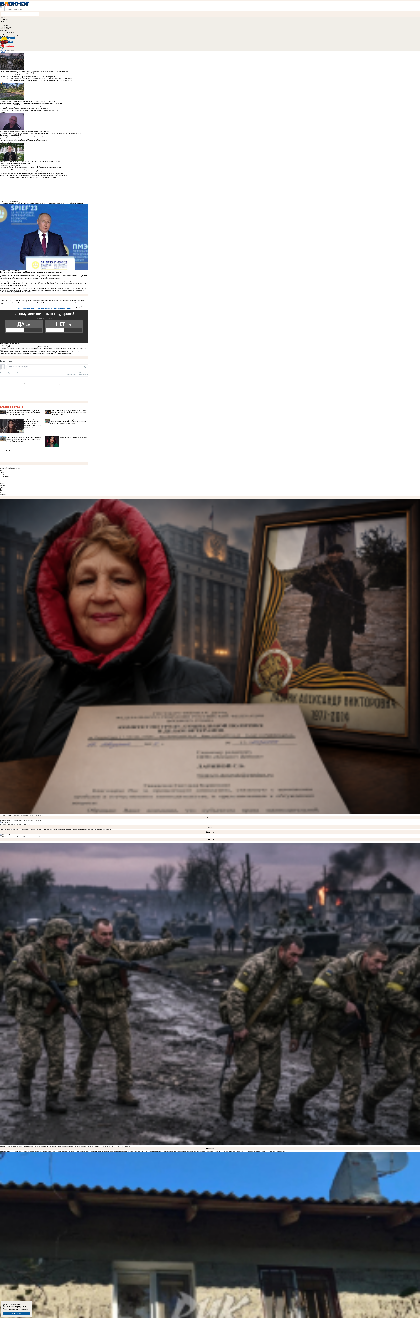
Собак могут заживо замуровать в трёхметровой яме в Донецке (108, 1151)
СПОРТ (2, 34)
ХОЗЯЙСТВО (210, 47)
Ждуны (2, 112)
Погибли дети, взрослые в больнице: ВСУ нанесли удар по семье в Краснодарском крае (26, 836)
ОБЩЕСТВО (4, 20)
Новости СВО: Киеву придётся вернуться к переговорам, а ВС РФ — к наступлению (28, 77)
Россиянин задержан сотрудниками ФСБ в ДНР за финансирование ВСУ (24, 140)
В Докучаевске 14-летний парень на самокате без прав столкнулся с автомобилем (66, 1151)
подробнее (16, 468)
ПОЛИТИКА (4, 25)
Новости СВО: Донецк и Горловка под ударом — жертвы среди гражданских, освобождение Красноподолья (36, 78)
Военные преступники (7, 142)
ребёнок (49, 353)
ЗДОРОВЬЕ (4, 23)
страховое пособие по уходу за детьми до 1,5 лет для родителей (43, 282)
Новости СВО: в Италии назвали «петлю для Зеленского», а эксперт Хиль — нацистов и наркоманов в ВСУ (36, 80)
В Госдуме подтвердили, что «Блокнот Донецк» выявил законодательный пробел (21, 815)
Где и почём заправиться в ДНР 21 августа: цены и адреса (75, 1146)
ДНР (1, 353)
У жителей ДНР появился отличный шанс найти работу (18, 347)
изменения (39, 353)
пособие (24, 353)
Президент (30, 353)
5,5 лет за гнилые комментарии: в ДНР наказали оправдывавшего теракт (147, 1151)
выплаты (14, 353)
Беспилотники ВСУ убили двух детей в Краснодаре (16, 824)
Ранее (19, 373)
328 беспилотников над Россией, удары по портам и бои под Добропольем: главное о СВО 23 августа (30, 829)
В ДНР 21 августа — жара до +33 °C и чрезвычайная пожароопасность (22, 1151)
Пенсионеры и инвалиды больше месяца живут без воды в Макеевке (23, 107)
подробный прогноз (6, 468)
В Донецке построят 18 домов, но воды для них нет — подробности (236, 1151)
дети (9, 353)
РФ (35, 353)
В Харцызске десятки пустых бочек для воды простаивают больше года (24, 108)
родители (69, 353)
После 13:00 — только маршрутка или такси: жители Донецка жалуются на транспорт (26, 841)
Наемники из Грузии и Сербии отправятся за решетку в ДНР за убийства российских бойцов (30, 167)
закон (45, 353)
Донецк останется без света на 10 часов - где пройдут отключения (112, 1146)
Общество (3, 201)
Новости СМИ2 (5, 451)
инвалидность (57, 353)
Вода (1, 82)
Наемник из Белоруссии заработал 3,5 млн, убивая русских (20, 169)
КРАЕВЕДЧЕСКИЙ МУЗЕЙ (9, 36)
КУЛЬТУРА (3, 31)
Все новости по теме (7, 75)
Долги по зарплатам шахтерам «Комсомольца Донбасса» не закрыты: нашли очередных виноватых (33, 352)
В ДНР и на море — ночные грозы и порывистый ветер (271, 1151)
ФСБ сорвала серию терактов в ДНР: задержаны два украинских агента (24, 139)
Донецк (5, 353)
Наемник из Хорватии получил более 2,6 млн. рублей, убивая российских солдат (27, 171)
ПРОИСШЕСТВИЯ (6, 27)
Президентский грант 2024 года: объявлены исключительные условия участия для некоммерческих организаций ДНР (39, 348)
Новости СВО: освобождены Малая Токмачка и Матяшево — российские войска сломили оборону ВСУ (30, 1146)
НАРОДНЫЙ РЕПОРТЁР (8, 33)
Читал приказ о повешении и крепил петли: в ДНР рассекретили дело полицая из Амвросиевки (86, 829)
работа (64, 353)
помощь (19, 353)
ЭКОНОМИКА (4, 29)
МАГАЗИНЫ (11, 50)
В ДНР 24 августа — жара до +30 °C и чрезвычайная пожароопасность (22, 820)
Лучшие (11, 373)
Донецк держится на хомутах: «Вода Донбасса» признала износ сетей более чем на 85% (29, 110)
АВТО (2, 21)
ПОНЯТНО (16, 1314)
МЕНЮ (2, 18)
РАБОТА (12, 38)
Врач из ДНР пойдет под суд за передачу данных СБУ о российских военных (26, 137)
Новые (2, 373)
